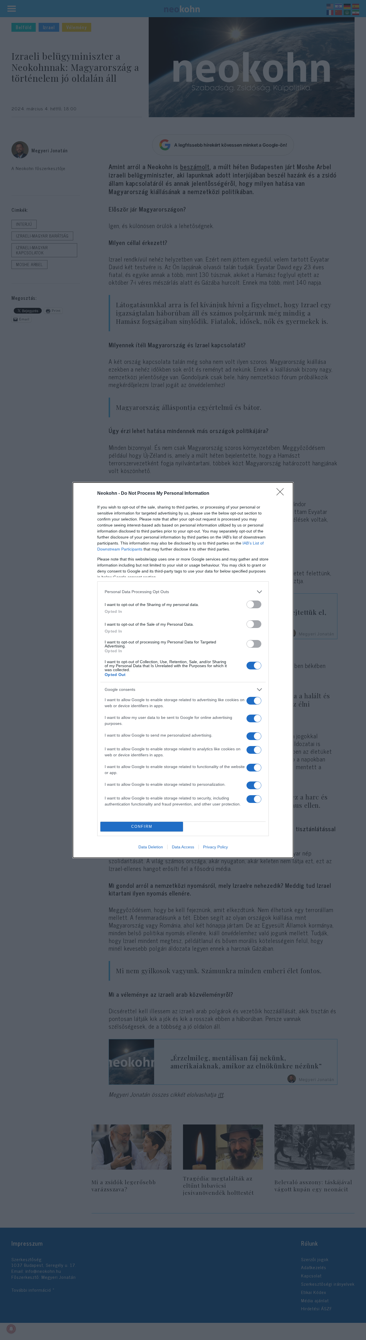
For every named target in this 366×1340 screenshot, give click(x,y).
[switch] (253, 604)
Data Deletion (150, 847)
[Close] (282, 493)
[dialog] (183, 670)
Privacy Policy (215, 847)
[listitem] (183, 592)
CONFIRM (141, 826)
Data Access (183, 847)
